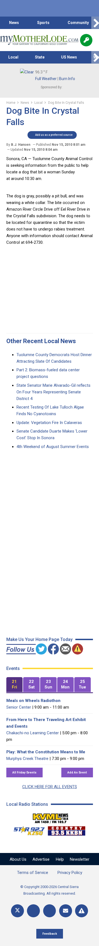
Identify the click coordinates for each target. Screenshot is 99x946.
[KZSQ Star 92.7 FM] (27, 829)
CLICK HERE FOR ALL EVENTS (49, 786)
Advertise (41, 859)
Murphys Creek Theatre (27, 758)
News (14, 22)
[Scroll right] (95, 23)
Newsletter (79, 859)
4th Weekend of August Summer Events (52, 446)
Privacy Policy (69, 872)
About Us (18, 859)
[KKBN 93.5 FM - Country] (66, 829)
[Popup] (86, 40)
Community (78, 22)
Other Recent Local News (41, 341)
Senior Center (18, 707)
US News (69, 57)
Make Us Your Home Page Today (39, 639)
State (40, 57)
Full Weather (46, 78)
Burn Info (67, 78)
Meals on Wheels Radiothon (33, 700)
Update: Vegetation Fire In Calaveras (49, 422)
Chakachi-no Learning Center (32, 732)
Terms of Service (32, 872)
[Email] (65, 910)
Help (60, 859)
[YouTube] (49, 910)
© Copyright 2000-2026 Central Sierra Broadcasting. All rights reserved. (49, 890)
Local (13, 57)
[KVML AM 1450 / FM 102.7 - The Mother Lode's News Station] (50, 816)
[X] (17, 910)
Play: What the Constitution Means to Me (45, 751)
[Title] (81, 910)
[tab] (14, 684)
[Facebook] (33, 910)
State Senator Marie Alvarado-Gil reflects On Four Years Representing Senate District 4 (53, 392)
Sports (43, 22)
